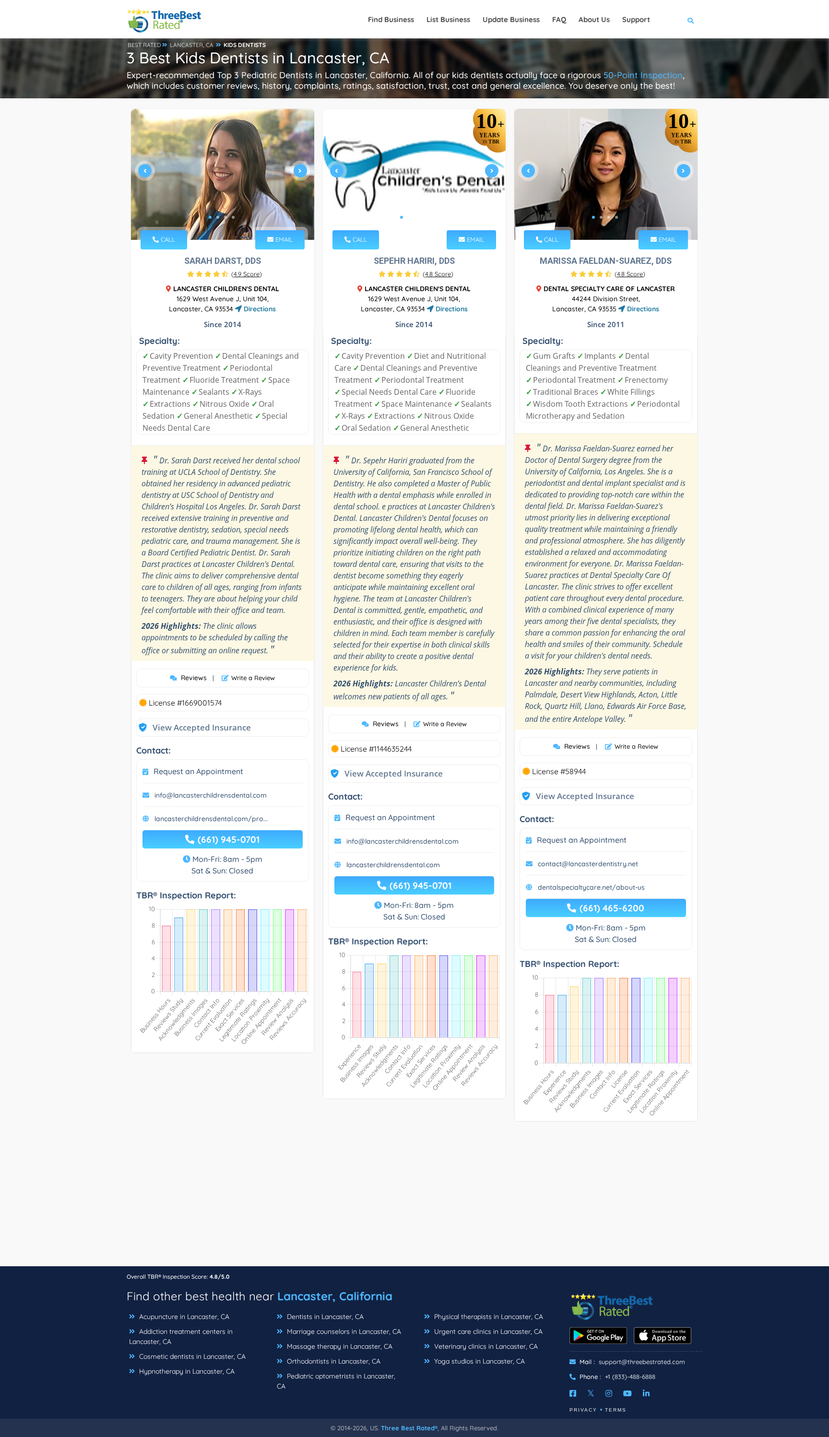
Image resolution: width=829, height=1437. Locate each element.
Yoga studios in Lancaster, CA (478, 1361)
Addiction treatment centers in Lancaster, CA (181, 1336)
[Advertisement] (414, 1198)
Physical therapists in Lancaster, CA (487, 1316)
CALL (167, 239)
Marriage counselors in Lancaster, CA (343, 1331)
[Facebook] (572, 1393)
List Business (448, 19)
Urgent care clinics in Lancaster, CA (487, 1331)
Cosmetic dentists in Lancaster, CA (191, 1356)
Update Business (511, 19)
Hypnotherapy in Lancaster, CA (186, 1371)
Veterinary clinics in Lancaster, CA (485, 1346)
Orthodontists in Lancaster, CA (332, 1361)
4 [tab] (233, 217)
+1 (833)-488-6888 (630, 1376)
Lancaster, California (334, 1296)
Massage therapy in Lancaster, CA (338, 1346)
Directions (259, 309)
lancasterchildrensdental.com (393, 864)
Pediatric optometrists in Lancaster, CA (336, 1381)
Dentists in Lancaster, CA (324, 1316)
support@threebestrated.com (642, 1362)
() (246, 274)
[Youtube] (627, 1393)
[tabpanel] (222, 174)
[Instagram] (608, 1393)
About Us (594, 19)
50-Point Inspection (643, 75)
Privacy (583, 1410)
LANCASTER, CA (191, 44)
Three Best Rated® (409, 1428)
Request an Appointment (198, 771)
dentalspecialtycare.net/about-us (591, 887)
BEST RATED (144, 44)
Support (636, 19)
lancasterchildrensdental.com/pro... (211, 818)
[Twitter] (590, 1393)
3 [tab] (225, 217)
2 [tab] (217, 217)
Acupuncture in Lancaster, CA (183, 1316)
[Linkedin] (646, 1393)
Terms (616, 1410)
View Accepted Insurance (192, 727)
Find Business (391, 19)
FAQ (559, 19)
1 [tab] (210, 217)
